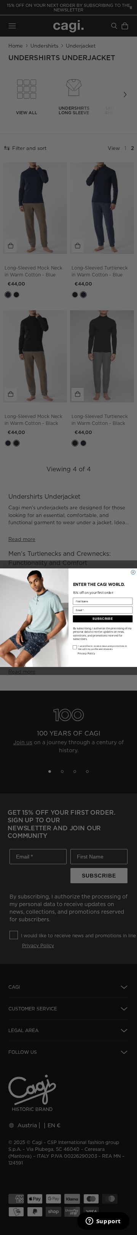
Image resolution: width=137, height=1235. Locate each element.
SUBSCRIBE (102, 619)
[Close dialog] (133, 572)
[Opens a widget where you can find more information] (103, 1221)
